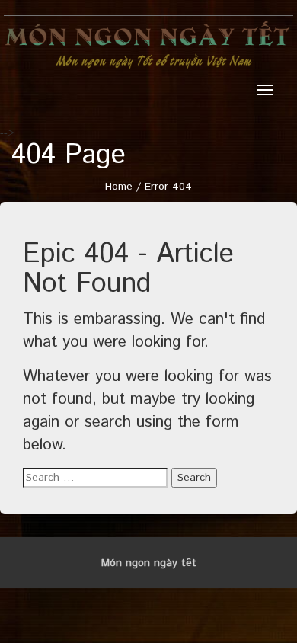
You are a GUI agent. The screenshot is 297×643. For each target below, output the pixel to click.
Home (119, 186)
